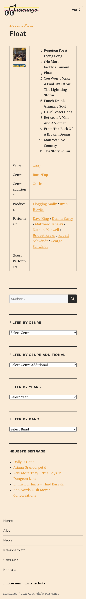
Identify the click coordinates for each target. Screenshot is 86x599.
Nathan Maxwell (46, 230)
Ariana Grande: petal (29, 467)
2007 (37, 166)
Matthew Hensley (49, 224)
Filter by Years (25, 387)
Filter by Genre (25, 322)
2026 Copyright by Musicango (40, 593)
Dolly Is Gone (23, 462)
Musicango (10, 593)
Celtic (37, 184)
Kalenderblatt (14, 550)
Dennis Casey (62, 219)
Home (8, 521)
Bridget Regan (44, 235)
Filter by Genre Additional (37, 355)
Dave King (41, 219)
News (7, 540)
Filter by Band (24, 419)
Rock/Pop (40, 175)
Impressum (12, 583)
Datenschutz (35, 583)
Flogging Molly (21, 25)
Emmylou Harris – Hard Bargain (38, 484)
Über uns (10, 560)
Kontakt (9, 570)
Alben (8, 530)
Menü (76, 9)
